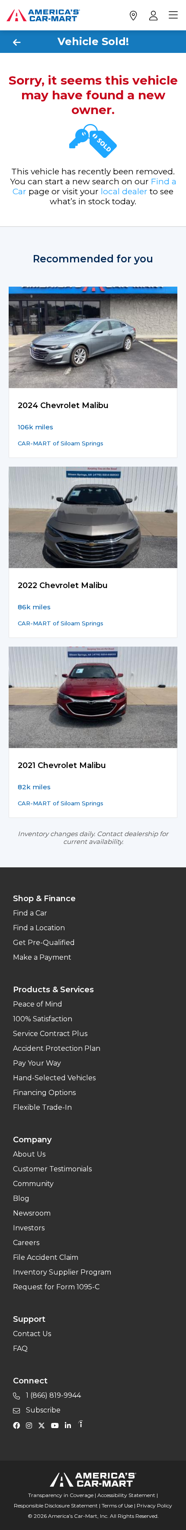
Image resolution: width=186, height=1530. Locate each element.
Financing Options (44, 1093)
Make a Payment (42, 957)
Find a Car (30, 913)
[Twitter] (43, 1425)
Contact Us (32, 1334)
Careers (26, 1243)
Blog (21, 1198)
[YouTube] (57, 1425)
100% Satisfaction (42, 1019)
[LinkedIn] (70, 1425)
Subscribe (42, 1410)
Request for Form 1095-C (56, 1287)
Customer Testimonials (52, 1169)
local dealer (124, 191)
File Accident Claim (45, 1257)
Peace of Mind (37, 1004)
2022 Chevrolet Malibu (63, 585)
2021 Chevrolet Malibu (62, 765)
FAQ (20, 1348)
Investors (29, 1228)
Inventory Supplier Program (62, 1272)
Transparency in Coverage (60, 1495)
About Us (29, 1154)
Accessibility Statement (126, 1495)
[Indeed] (80, 1425)
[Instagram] (31, 1425)
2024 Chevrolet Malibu (63, 405)
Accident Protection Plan (56, 1048)
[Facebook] (18, 1425)
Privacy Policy (154, 1505)
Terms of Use (117, 1505)
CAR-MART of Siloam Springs (60, 443)
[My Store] (133, 15)
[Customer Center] (152, 15)
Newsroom (32, 1213)
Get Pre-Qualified (44, 942)
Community (33, 1184)
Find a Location (39, 928)
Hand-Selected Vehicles (54, 1078)
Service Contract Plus (50, 1034)
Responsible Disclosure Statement (56, 1505)
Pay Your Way (37, 1063)
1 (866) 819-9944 (52, 1395)
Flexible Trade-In (42, 1107)
